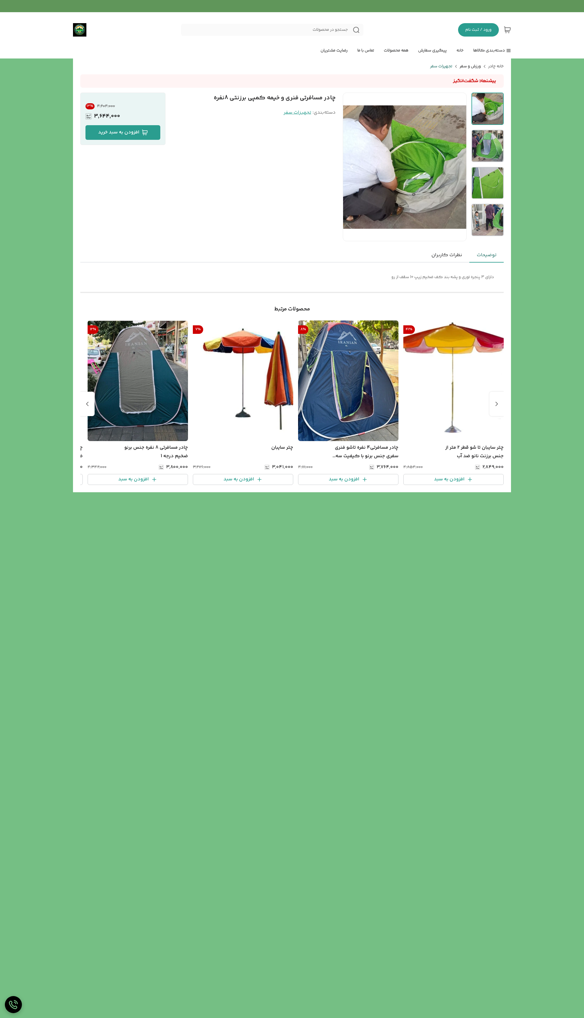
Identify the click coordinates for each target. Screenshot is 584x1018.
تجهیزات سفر (441, 66)
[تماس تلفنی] (13, 1004)
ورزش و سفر (470, 66)
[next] (87, 404)
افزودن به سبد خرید (118, 132)
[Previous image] (351, 167)
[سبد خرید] (507, 30)
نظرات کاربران (446, 255)
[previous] (496, 404)
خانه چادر (496, 66)
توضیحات (486, 255)
